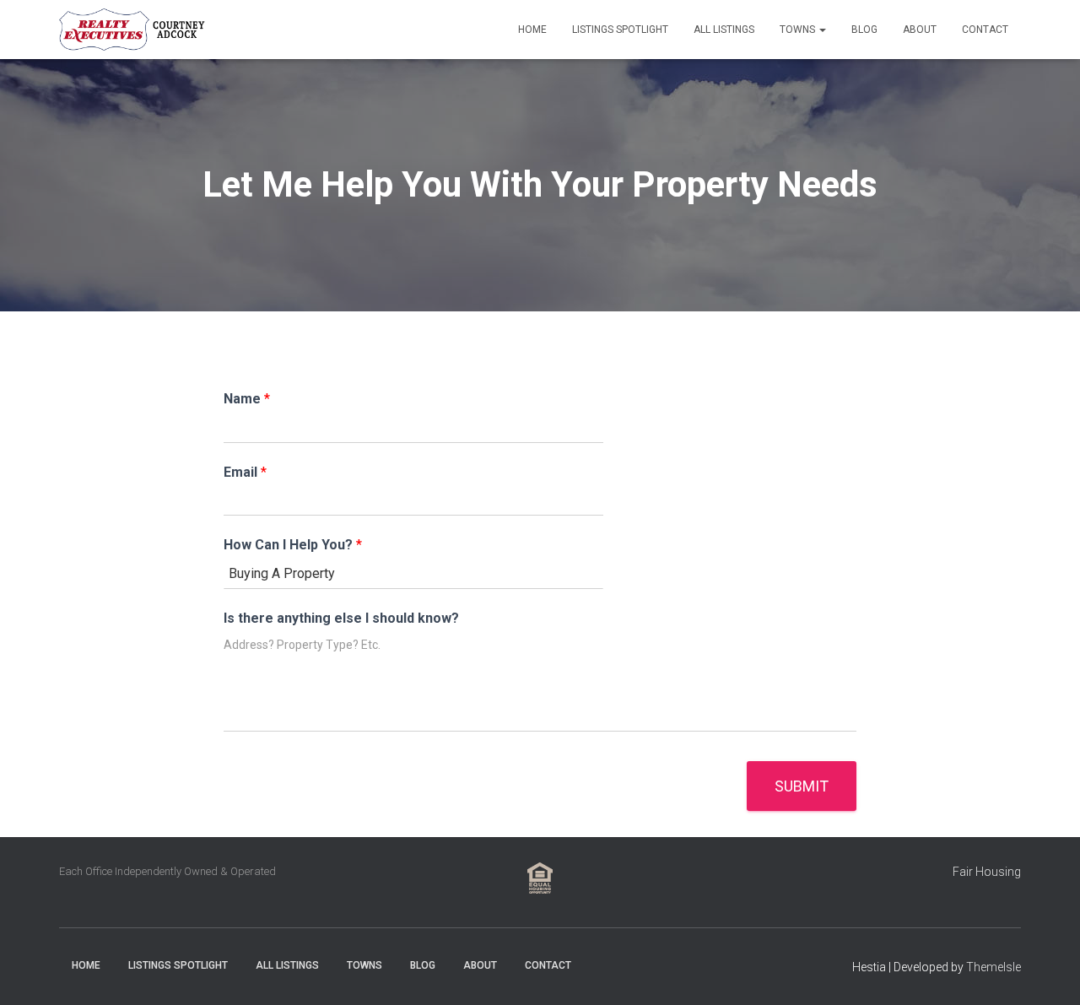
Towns (799, 29)
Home (532, 29)
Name (247, 399)
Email (245, 472)
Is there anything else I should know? (341, 618)
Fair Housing (987, 871)
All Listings (724, 29)
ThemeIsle (993, 967)
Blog (864, 29)
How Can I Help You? (293, 545)
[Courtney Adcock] (134, 29)
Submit (802, 786)
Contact (985, 29)
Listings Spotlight (620, 29)
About (920, 29)
